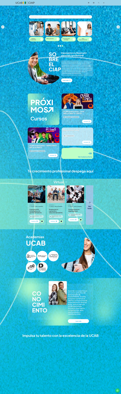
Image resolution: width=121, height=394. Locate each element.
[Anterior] (2, 27)
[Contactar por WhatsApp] (117, 390)
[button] (31, 256)
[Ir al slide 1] (58, 46)
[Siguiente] (118, 27)
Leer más (78, 321)
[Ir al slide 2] (60, 46)
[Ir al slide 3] (62, 46)
